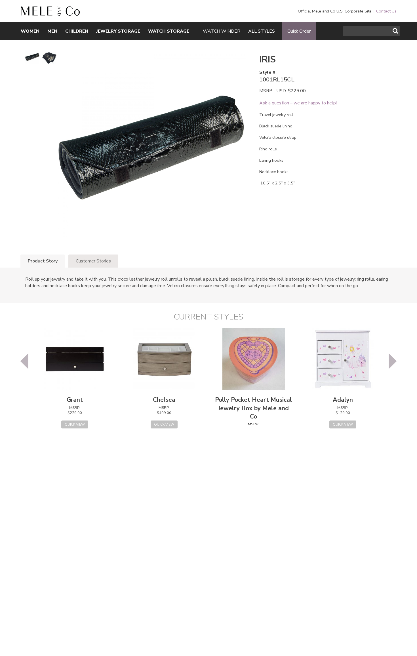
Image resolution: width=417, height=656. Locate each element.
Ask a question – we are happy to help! (298, 103)
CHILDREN (76, 31)
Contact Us (386, 11)
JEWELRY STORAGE (118, 31)
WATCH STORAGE (168, 31)
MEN (52, 31)
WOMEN (30, 31)
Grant (75, 400)
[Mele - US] (50, 13)
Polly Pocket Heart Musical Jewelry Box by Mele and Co (253, 408)
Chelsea (164, 400)
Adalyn (343, 400)
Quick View (75, 424)
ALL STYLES (261, 31)
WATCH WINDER (221, 31)
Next (393, 361)
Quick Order (299, 31)
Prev (24, 361)
